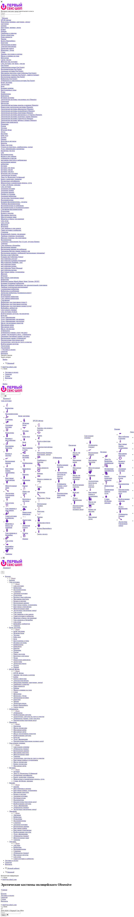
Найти (3, 915)
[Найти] (2, 15)
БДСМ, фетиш (18, 673)
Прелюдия (17, 726)
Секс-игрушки (18, 586)
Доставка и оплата (7, 895)
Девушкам (17, 815)
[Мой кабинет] (2, 570)
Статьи (3, 899)
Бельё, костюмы (19, 631)
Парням (16, 787)
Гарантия (4, 897)
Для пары (16, 845)
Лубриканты (17, 713)
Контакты (4, 901)
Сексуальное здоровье (21, 747)
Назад (13, 578)
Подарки (16, 771)
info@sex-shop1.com (9, 367)
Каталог (12, 580)
